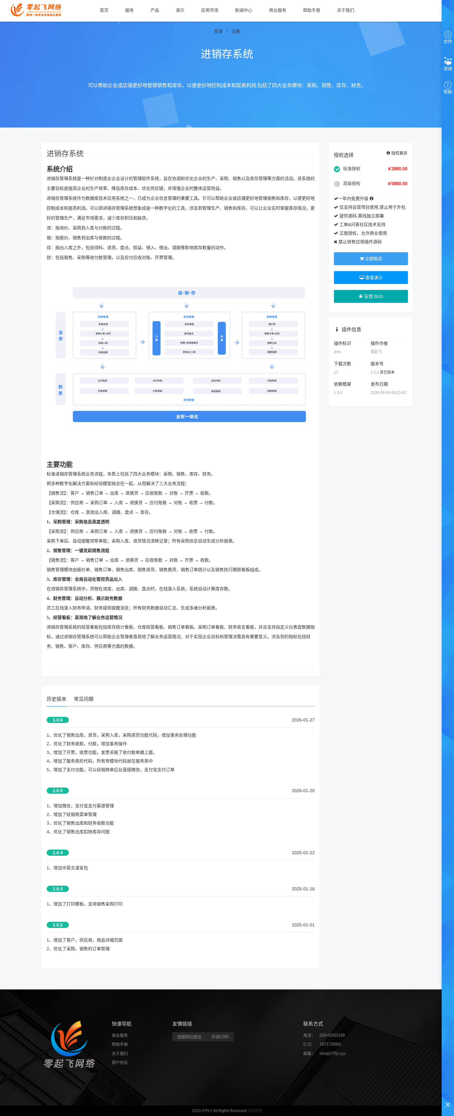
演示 (180, 10)
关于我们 (345, 10)
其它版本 (387, 372)
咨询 (447, 68)
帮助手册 (311, 10)
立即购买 (373, 258)
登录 (218, 31)
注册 (235, 31)
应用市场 (209, 10)
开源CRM (220, 1036)
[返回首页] (37, 9)
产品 (154, 10)
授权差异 (398, 153)
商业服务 (277, 10)
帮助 (447, 91)
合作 (447, 41)
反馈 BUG (373, 296)
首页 (104, 10)
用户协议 (120, 1062)
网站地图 (254, 1111)
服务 (129, 10)
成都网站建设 (189, 1036)
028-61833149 (332, 1035)
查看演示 (373, 277)
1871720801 (330, 1044)
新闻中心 (243, 10)
